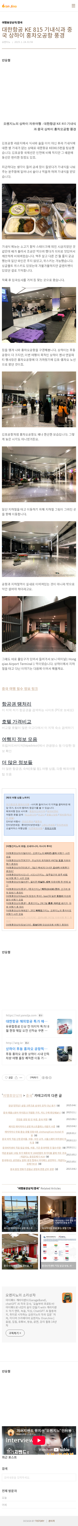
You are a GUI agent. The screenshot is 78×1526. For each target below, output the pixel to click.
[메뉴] (73, 5)
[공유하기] (16, 1078)
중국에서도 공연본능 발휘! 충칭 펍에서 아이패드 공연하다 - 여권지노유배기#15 (34, 1161)
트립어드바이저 (37, 811)
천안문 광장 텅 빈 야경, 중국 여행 (32, 1119)
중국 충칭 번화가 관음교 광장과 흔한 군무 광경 (32, 1169)
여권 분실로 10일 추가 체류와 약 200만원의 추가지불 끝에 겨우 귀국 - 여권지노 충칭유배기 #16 (34, 1154)
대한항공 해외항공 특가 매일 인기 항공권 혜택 (26, 1021)
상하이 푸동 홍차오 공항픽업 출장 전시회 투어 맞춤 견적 (26, 1048)
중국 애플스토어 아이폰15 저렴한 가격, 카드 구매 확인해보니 (32, 1112)
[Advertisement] (39, 88)
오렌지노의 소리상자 (21, 1295)
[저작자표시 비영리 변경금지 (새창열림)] (46, 1077)
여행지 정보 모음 (19, 739)
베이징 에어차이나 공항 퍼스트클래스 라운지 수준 (32, 1126)
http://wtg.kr (14, 1042)
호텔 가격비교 (16, 721)
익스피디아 (30, 814)
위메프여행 (50, 828)
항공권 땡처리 (16, 704)
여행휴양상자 (12, 1095)
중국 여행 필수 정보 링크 (20, 688)
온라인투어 (27, 821)
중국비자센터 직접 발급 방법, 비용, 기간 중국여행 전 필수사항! (31, 1147)
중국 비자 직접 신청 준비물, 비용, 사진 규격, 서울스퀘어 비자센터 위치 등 (34, 1140)
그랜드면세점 (48, 825)
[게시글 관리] (21, 1078)
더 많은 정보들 (17, 762)
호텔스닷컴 (52, 814)
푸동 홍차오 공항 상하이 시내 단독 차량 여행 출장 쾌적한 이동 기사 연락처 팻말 (27, 1055)
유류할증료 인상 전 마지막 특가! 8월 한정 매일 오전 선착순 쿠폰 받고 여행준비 (27, 1028)
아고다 (41, 814)
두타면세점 (62, 825)
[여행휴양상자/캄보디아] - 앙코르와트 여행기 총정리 (37, 924)
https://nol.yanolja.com (21, 1015)
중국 (29, 1095)
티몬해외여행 (35, 828)
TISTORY (39, 1520)
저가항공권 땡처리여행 (17, 804)
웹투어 (38, 821)
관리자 (51, 1520)
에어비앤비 (52, 811)
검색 (72, 1477)
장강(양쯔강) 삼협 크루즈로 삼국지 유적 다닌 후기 (32, 1105)
